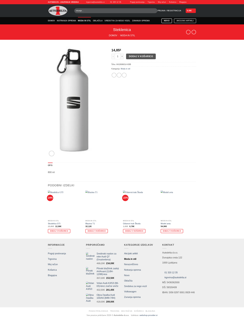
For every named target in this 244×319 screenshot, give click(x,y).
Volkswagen (130, 291)
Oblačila (98, 21)
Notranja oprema (66, 21)
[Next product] (188, 32)
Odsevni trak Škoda (131, 223)
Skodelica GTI (54, 223)
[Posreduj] (154, 10)
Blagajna (182, 2)
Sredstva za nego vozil (117, 21)
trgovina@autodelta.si (175, 277)
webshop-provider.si (148, 315)
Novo (126, 275)
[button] (169, 11)
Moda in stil (84, 21)
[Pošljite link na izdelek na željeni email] (119, 75)
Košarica (172, 2)
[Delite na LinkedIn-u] (124, 75)
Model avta (166, 223)
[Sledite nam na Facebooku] (189, 2)
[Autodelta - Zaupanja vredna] (59, 10)
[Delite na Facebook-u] (114, 75)
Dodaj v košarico (141, 56)
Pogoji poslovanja (137, 2)
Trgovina (151, 2)
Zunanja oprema (141, 21)
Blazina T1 (90, 223)
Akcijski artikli (131, 253)
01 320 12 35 (171, 272)
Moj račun (162, 2)
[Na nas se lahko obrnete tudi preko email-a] (195, 2)
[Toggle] (156, 291)
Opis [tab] (50, 165)
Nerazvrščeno (131, 264)
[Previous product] (194, 32)
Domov (51, 21)
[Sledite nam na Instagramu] (192, 2)
